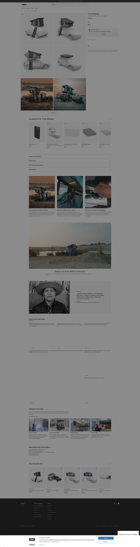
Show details (41, 544)
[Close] (137, 532)
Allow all (106, 538)
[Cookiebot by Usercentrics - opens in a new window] (32, 545)
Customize (105, 541)
